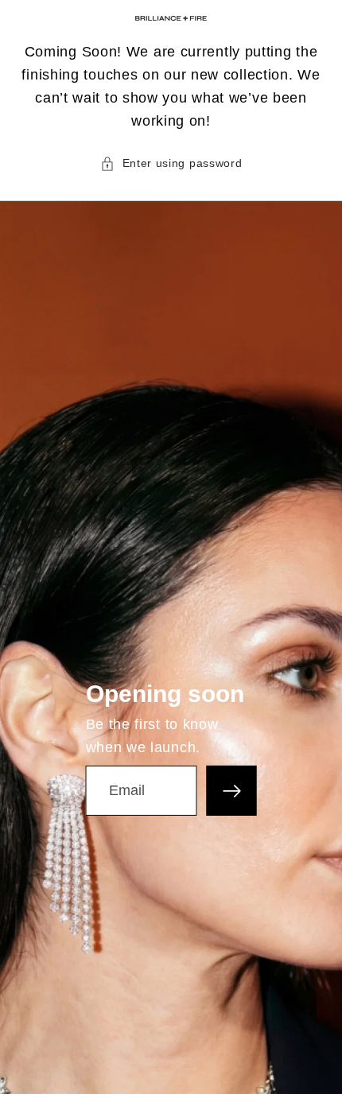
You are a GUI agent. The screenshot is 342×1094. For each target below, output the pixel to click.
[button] (171, 163)
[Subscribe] (232, 791)
